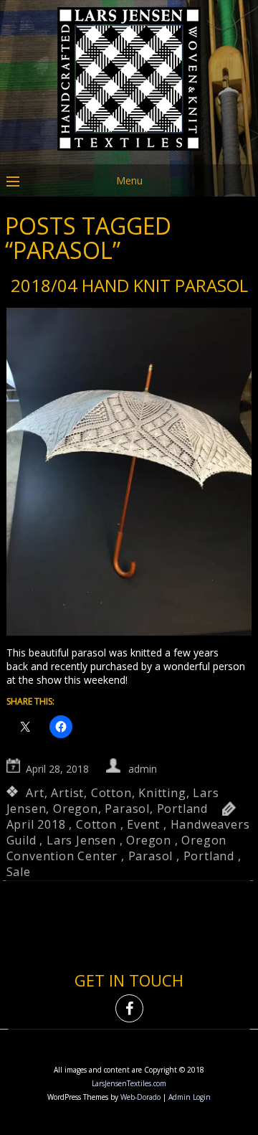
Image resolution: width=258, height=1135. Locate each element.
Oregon (75, 808)
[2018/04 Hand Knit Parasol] (129, 473)
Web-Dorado (140, 1097)
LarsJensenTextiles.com (129, 1083)
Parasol (127, 808)
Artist (67, 793)
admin (142, 769)
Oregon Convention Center (116, 848)
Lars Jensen (81, 840)
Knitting (162, 793)
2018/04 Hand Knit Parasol (129, 285)
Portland (182, 808)
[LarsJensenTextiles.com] (129, 154)
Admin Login (189, 1097)
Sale (18, 872)
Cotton (111, 793)
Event (143, 824)
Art (35, 793)
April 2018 (36, 824)
